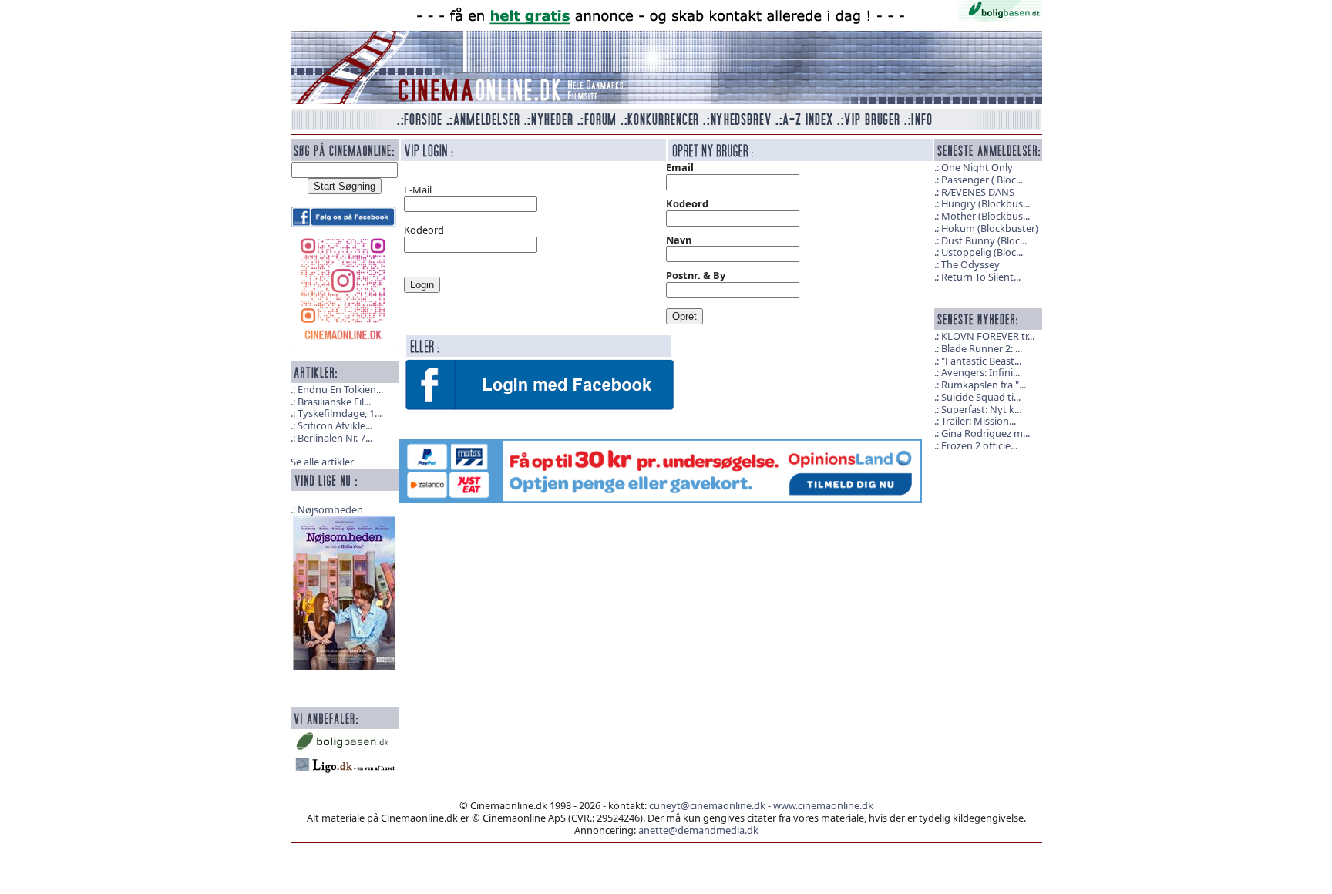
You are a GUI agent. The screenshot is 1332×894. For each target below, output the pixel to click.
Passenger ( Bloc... (982, 180)
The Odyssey (970, 264)
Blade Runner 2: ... (981, 348)
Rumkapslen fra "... (983, 385)
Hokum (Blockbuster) (989, 228)
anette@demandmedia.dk (698, 830)
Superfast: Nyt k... (981, 409)
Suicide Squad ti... (981, 397)
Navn (678, 240)
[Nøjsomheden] (345, 592)
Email (680, 167)
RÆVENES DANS (977, 192)
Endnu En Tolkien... (340, 389)
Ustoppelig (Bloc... (982, 252)
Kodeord (687, 203)
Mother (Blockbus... (985, 216)
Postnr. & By (695, 275)
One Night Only (977, 167)
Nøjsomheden (330, 509)
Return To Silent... (981, 277)
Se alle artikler (322, 462)
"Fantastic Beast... (981, 361)
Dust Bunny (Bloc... (984, 240)
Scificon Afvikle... (335, 425)
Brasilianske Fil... (334, 401)
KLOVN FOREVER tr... (987, 336)
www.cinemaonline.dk (823, 805)
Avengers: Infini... (980, 372)
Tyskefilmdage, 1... (340, 413)
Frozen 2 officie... (979, 445)
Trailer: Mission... (978, 421)
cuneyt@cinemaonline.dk (707, 805)
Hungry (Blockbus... (985, 203)
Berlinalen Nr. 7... (335, 438)
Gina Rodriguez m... (985, 433)
